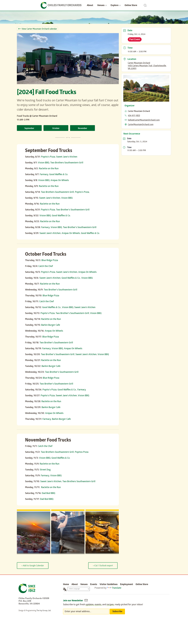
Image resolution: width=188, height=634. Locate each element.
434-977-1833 (134, 116)
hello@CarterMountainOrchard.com (144, 120)
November (82, 128)
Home (66, 584)
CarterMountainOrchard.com (140, 124)
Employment (126, 584)
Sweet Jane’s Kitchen (66, 157)
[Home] (61, 5)
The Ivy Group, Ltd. (43, 611)
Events (93, 584)
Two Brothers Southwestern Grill (66, 163)
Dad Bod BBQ (48, 493)
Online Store (131, 5)
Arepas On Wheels (60, 180)
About (90, 5)
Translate (116, 588)
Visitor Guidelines (109, 584)
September (29, 128)
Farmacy (44, 174)
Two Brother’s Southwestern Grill (73, 210)
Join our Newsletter (73, 600)
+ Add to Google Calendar (32, 566)
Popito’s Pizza (48, 157)
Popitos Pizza (81, 452)
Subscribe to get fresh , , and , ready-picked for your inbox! (103, 604)
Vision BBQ (43, 163)
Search (145, 5)
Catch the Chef (45, 266)
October (55, 128)
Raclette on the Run (49, 168)
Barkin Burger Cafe (50, 325)
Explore (114, 5)
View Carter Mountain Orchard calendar (39, 29)
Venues (100, 5)
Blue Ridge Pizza (49, 260)
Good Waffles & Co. (58, 174)
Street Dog (45, 470)
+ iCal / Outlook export (103, 566)
